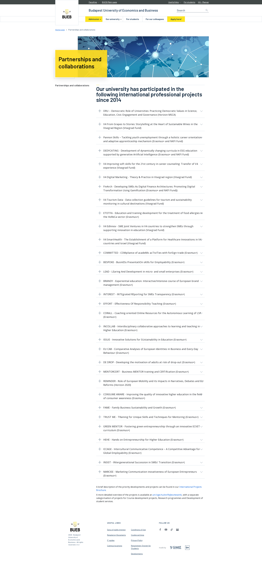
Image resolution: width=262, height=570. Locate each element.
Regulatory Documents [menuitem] (116, 535)
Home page (60, 30)
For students (189, 2)
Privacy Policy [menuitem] (136, 540)
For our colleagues (155, 19)
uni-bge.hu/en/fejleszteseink (167, 494)
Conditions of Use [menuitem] (138, 529)
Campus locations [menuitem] (114, 545)
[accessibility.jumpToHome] (66, 12)
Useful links (173, 2)
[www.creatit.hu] (175, 547)
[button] (150, 113)
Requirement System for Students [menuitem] (141, 547)
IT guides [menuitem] (110, 540)
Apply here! (176, 19)
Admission (94, 19)
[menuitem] (93, 19)
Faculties (93, 2)
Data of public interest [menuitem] (116, 529)
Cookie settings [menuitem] (137, 535)
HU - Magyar (203, 2)
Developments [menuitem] (137, 554)
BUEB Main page (109, 2)
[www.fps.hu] (187, 547)
